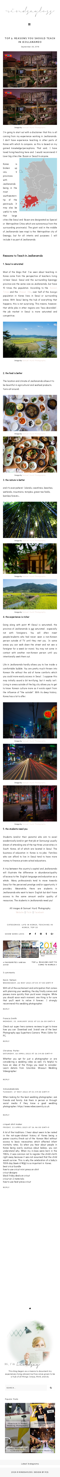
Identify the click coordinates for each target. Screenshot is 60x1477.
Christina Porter (11, 1050)
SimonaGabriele (11, 1088)
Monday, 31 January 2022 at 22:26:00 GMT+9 (29, 1021)
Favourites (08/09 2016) (14, 963)
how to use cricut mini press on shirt (21, 1169)
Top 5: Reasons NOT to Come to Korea (44, 963)
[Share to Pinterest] (41, 933)
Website (20, 912)
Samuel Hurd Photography (34, 127)
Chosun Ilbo (25, 291)
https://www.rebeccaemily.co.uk (33, 1106)
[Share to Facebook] (35, 933)
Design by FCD (41, 1472)
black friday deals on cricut (16, 1175)
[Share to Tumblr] (46, 933)
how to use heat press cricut (17, 1181)
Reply (6, 1009)
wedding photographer (31, 1003)
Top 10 (34, 927)
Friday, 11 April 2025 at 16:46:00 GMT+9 (26, 1127)
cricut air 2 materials (13, 1178)
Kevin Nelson (9, 979)
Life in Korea (30, 925)
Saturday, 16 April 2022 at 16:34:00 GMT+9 (27, 1054)
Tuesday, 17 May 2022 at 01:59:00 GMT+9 (26, 1092)
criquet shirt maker (12, 1124)
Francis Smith (10, 1018)
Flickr (29, 912)
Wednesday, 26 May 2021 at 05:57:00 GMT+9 (28, 983)
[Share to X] (30, 933)
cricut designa (10, 1172)
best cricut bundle (12, 1166)
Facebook (39, 912)
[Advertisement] (30, 1267)
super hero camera (23, 1026)
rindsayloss (26, 1472)
